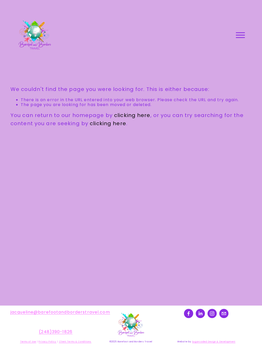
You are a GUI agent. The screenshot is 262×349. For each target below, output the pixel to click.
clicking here (132, 115)
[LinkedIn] (200, 313)
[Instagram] (212, 313)
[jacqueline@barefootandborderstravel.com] (223, 313)
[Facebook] (188, 313)
